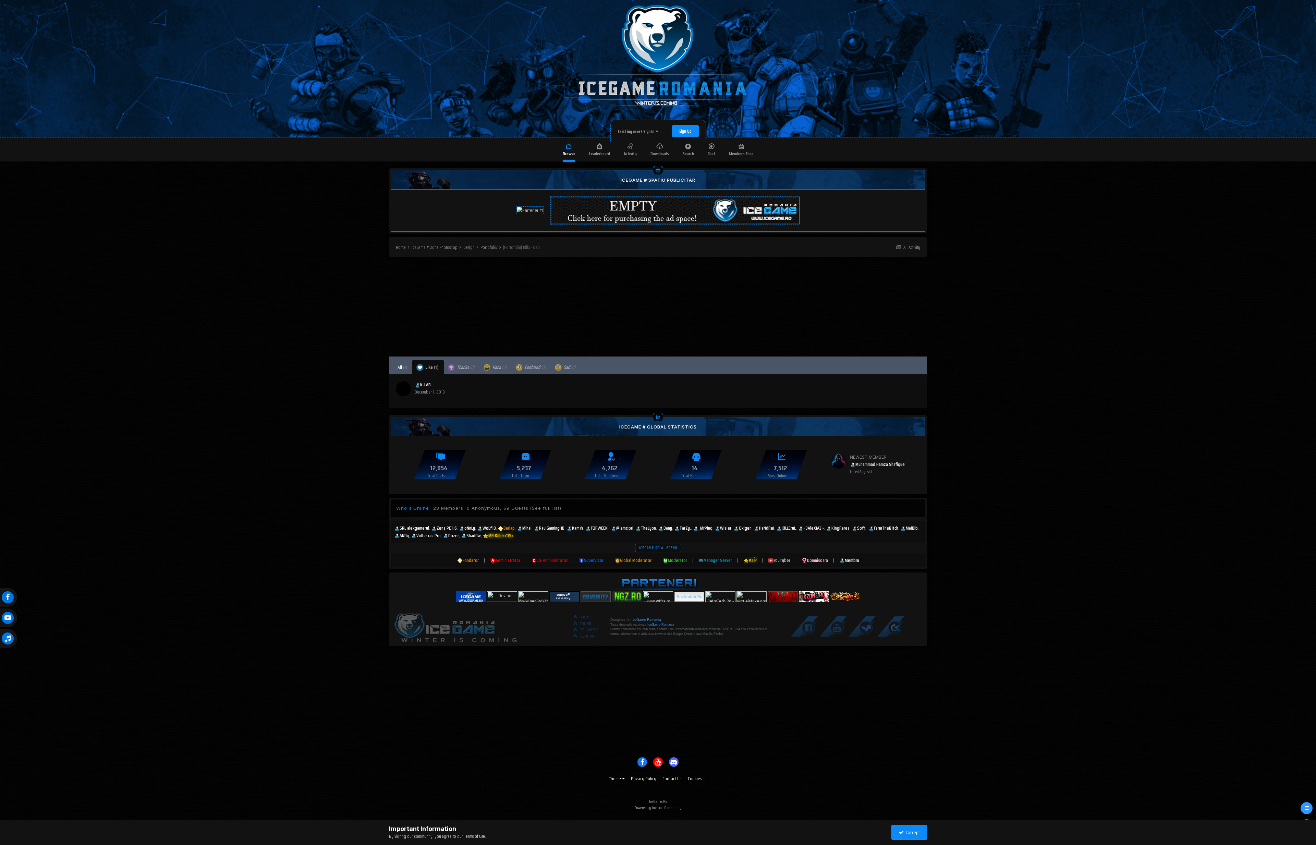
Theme (615, 778)
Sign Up (685, 131)
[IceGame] (455, 626)
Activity (630, 153)
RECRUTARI (587, 636)
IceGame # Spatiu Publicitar (658, 180)
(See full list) (545, 508)
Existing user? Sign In (637, 131)
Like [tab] (431, 367)
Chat (711, 153)
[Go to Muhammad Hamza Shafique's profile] (838, 461)
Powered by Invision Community (658, 807)
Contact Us (672, 778)
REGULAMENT (589, 630)
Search (688, 153)
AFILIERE (586, 624)
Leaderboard (599, 153)
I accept (912, 832)
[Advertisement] (658, 309)
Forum (584, 617)
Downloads (659, 153)
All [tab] (402, 367)
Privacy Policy (643, 778)
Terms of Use (474, 836)
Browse (569, 153)
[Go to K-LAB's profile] (403, 388)
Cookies (695, 778)
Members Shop (741, 153)
